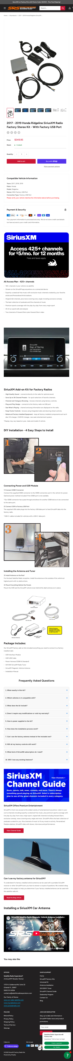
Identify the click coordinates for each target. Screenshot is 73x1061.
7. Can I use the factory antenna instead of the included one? (36, 736)
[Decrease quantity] (17, 154)
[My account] (70, 8)
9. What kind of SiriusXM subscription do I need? (36, 752)
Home (6, 15)
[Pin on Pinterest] (11, 132)
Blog (41, 1001)
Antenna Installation (46, 985)
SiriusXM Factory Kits (47, 979)
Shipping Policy (9, 1022)
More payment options (52, 166)
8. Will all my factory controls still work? (36, 744)
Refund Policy (8, 1016)
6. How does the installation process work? (36, 729)
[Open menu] (5, 8)
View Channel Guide (14, 830)
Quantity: (10, 154)
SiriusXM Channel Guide (48, 991)
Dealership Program (46, 994)
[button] (67, 1055)
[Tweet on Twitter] (15, 132)
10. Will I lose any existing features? (36, 759)
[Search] (62, 8)
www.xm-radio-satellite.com (14, 1000)
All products (13, 15)
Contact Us (44, 998)
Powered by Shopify (10, 1055)
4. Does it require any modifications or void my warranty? (36, 713)
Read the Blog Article (14, 898)
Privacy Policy (8, 1019)
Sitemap (7, 1028)
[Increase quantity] (27, 154)
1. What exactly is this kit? (36, 690)
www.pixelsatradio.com (12, 1006)
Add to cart (21, 161)
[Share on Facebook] (8, 132)
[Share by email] (19, 132)
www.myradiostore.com (12, 1003)
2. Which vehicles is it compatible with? (36, 698)
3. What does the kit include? (36, 705)
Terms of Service (9, 1025)
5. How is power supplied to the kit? (36, 721)
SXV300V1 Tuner (46, 988)
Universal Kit (44, 982)
